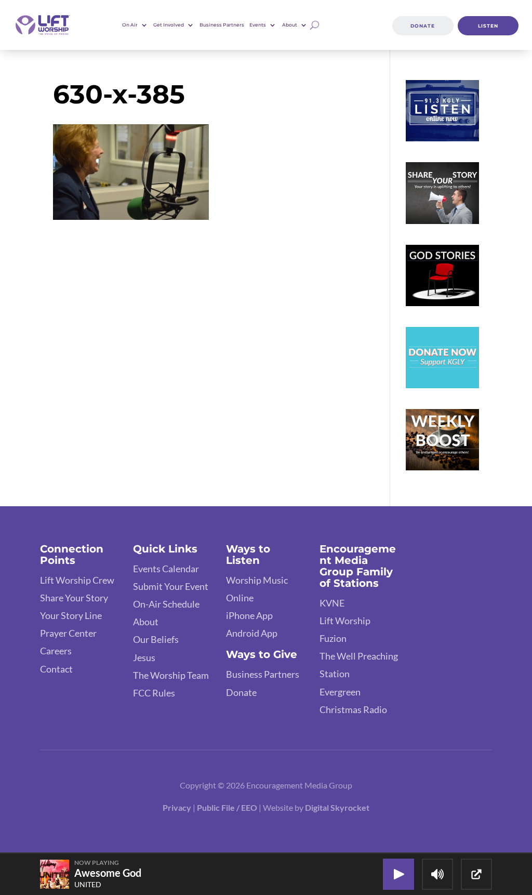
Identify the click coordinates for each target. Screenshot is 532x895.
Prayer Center (68, 633)
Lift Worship (345, 620)
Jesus (144, 657)
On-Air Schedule (166, 604)
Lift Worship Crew (77, 580)
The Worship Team (171, 675)
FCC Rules (154, 693)
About (145, 621)
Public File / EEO (228, 807)
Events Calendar (166, 568)
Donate (422, 26)
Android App (251, 633)
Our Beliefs (156, 639)
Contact (56, 669)
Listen (488, 26)
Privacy (177, 807)
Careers (56, 650)
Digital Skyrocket (337, 807)
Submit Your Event (170, 586)
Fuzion (333, 638)
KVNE (332, 603)
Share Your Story (74, 597)
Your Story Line (71, 615)
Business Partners (222, 25)
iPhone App (249, 615)
